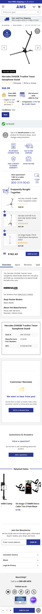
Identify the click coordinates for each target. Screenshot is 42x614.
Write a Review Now (21, 410)
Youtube (8, 592)
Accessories (6, 25)
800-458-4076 (25, 581)
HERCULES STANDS (25, 294)
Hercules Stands (9, 71)
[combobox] (21, 12)
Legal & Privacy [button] (9, 565)
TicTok (27, 592)
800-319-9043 (20, 182)
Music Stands (17, 25)
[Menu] (3, 6)
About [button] (5, 560)
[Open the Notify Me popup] (5, 135)
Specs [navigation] (17, 264)
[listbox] (21, 115)
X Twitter (34, 592)
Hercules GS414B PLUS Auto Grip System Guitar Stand (27, 218)
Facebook (21, 592)
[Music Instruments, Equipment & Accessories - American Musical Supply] (21, 7)
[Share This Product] (37, 31)
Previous (4, 487)
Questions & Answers (21, 434)
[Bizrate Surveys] (23, 601)
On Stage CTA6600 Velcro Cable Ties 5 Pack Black (27, 505)
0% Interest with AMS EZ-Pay (33, 95)
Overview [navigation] (6, 264)
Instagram (14, 592)
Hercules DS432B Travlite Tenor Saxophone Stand (27, 199)
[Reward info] (12, 104)
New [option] (5, 115)
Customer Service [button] (10, 555)
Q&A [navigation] (38, 264)
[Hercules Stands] (11, 292)
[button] (39, 6)
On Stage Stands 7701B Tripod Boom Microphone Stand (28, 237)
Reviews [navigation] (28, 264)
